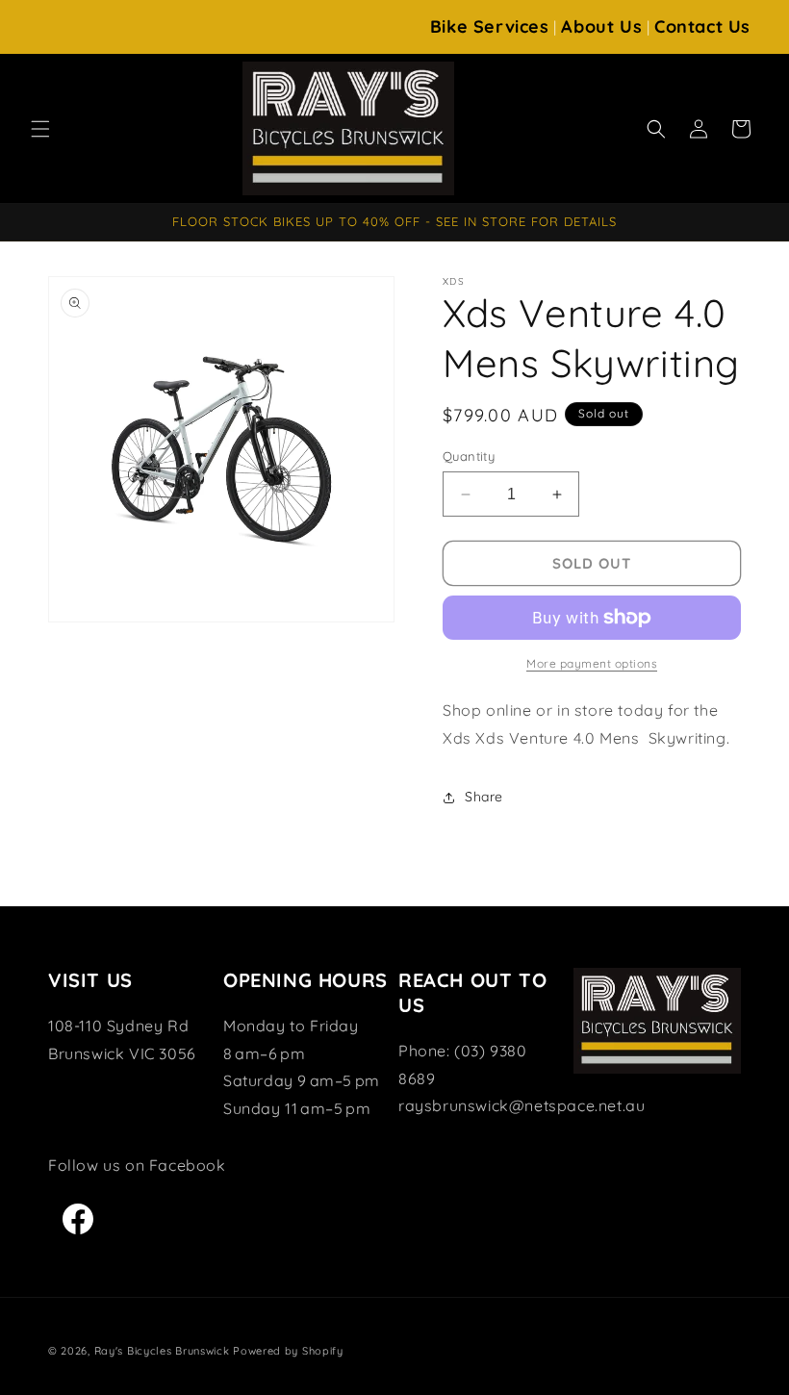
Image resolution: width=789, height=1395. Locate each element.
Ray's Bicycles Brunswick (162, 1350)
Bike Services (489, 26)
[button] (40, 129)
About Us (601, 26)
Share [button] (484, 796)
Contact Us (702, 26)
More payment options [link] (591, 663)
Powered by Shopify (288, 1350)
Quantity (469, 456)
